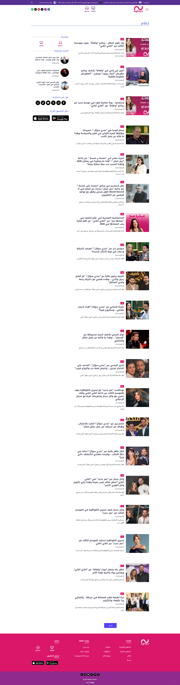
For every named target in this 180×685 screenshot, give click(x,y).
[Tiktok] (35, 9)
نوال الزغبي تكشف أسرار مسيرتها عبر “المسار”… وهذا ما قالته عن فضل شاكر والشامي (103, 337)
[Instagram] (45, 9)
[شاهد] (93, 8)
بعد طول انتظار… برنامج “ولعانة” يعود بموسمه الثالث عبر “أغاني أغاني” (99, 44)
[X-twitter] (42, 9)
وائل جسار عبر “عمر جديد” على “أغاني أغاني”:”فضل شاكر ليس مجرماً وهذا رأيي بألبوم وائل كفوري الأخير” (99, 482)
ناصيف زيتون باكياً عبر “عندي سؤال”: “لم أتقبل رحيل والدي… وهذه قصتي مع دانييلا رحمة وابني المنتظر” (99, 279)
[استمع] (87, 8)
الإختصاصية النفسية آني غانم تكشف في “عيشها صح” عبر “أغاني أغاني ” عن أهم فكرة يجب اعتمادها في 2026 (100, 221)
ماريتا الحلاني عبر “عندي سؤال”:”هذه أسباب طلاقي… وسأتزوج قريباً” (101, 308)
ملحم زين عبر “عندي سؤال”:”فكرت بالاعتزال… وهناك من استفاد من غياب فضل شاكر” (100, 425)
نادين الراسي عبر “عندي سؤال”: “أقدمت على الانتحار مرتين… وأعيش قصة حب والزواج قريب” (99, 366)
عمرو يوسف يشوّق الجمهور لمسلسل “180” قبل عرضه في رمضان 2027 (62, 2)
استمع (87, 11)
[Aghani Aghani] (138, 9)
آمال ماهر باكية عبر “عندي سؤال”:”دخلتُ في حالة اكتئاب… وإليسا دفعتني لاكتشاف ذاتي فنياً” (100, 454)
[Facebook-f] (48, 9)
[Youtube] (39, 9)
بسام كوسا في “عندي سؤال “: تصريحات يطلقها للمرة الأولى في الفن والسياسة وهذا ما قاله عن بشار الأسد (99, 133)
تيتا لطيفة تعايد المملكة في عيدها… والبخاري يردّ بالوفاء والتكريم (99, 598)
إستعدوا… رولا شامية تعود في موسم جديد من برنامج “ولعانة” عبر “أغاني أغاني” (99, 104)
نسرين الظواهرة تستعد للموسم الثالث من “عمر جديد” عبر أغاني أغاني (101, 541)
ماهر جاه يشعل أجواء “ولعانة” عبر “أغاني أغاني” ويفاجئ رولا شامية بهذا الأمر (99, 571)
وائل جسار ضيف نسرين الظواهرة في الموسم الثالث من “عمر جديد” (99, 511)
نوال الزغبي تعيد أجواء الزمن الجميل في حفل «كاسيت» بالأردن (105, 2)
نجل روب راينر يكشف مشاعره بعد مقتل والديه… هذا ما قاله (47, 58)
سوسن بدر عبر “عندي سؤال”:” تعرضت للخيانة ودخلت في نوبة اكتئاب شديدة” (100, 250)
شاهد (93, 11)
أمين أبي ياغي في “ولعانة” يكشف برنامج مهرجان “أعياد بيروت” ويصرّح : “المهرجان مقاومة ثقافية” (102, 73)
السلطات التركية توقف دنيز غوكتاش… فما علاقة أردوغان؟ (143, 2)
